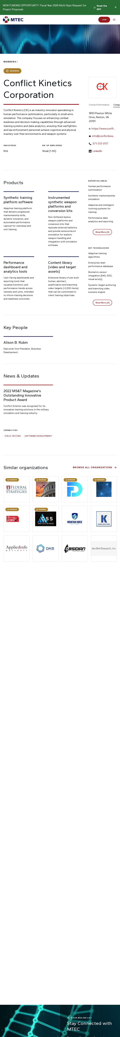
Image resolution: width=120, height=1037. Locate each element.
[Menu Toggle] (114, 20)
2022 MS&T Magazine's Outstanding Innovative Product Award (22, 395)
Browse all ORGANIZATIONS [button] (92, 467)
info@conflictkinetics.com (103, 136)
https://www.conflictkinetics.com (103, 129)
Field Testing (13, 436)
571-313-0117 (100, 143)
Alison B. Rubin (16, 342)
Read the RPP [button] (102, 7)
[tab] (100, 105)
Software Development (38, 436)
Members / (11, 62)
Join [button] (104, 19)
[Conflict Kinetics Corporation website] (102, 88)
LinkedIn (97, 151)
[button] (102, 232)
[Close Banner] (115, 7)
